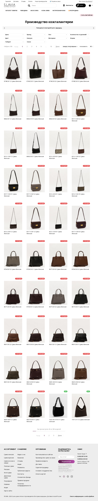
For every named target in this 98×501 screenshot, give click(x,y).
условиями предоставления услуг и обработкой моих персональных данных (65, 467)
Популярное (8, 481)
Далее (58, 46)
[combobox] (91, 46)
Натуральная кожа (59, 10)
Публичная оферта (24, 471)
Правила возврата (42, 461)
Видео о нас (21, 454)
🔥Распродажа (73, 10)
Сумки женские (9, 454)
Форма (72, 38)
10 (51, 46)
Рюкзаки (6, 469)
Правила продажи (23, 480)
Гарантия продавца (42, 467)
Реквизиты (21, 467)
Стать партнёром (86, 15)
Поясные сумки (9, 466)
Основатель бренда (24, 477)
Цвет (7, 38)
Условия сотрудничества (44, 471)
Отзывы (23, 1)
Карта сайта (8, 491)
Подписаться (66, 461)
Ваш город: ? (86, 1)
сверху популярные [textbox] (69, 46)
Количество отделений (78, 34)
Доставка (16, 1)
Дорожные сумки (7, 477)
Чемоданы (23, 10)
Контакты (69, 5)
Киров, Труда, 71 (82, 454)
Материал (52, 38)
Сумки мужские (9, 458)
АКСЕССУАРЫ (34, 10)
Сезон (29, 42)
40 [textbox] (91, 46)
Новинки (7, 484)
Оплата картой (40, 474)
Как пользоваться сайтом (44, 454)
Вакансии (21, 458)
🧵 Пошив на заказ (55, 1)
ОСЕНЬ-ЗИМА (45, 10)
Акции (6, 487)
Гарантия (8, 1)
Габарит (8, 42)
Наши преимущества (41, 1)
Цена (7, 34)
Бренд (29, 34)
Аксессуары (7, 473)
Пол (50, 34)
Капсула (29, 38)
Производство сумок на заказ (45, 458)
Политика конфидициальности (24, 484)
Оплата (30, 1)
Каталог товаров (11, 10)
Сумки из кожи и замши (9, 462)
